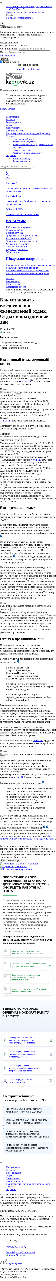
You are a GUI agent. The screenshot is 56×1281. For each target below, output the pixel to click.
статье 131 (38, 740)
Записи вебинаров (21, 161)
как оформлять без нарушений (27, 1134)
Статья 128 (5, 420)
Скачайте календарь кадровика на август (27, 12)
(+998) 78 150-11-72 (16, 1247)
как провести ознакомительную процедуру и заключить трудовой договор (27, 1148)
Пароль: (4, 52)
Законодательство (15, 130)
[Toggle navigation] (1, 2)
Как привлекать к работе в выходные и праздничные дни (27, 837)
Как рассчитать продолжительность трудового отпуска (24, 102)
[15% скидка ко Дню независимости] (19, 863)
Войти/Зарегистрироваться (19, 18)
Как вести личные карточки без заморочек (27, 273)
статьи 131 (17, 777)
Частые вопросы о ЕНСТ (19, 238)
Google (19, 69)
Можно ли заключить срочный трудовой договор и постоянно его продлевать (26, 96)
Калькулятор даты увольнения (27, 153)
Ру (7, 172)
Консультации (13, 117)
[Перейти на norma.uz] (14, 78)
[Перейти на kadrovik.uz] (20, 85)
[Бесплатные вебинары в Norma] (17, 869)
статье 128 (25, 381)
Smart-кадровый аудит (23, 139)
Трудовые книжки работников (21, 235)
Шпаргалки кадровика (24, 259)
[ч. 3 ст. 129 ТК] (14, 556)
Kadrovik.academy (21, 158)
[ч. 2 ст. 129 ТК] (1, 537)
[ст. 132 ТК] (47, 827)
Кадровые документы (17, 249)
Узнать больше (7, 109)
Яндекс (36, 69)
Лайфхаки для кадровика (19, 227)
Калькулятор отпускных (24, 141)
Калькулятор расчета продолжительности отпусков (32, 145)
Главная (10, 278)
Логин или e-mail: (9, 48)
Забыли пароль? (8, 55)
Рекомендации (13, 122)
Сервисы (10, 136)
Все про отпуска (14, 233)
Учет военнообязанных (18, 246)
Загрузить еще (11, 860)
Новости (10, 119)
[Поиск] (33, 167)
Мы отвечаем (13, 128)
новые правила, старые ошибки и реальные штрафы (26, 1121)
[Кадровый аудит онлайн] (13, 866)
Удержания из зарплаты (18, 244)
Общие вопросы (14, 252)
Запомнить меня (11, 62)
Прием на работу (14, 230)
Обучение (11, 155)
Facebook (28, 69)
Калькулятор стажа (22, 150)
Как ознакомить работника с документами (27, 270)
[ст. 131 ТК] (18, 662)
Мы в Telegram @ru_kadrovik (20, 1252)
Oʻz (8, 177)
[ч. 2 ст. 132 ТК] (43, 783)
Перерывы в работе (16, 287)
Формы (9, 125)
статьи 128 (35, 459)
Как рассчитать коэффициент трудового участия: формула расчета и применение (31, 266)
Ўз (7, 175)
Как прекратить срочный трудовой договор (28, 133)
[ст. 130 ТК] (44, 827)
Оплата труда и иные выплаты (21, 241)
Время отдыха (13, 284)
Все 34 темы (16, 221)
